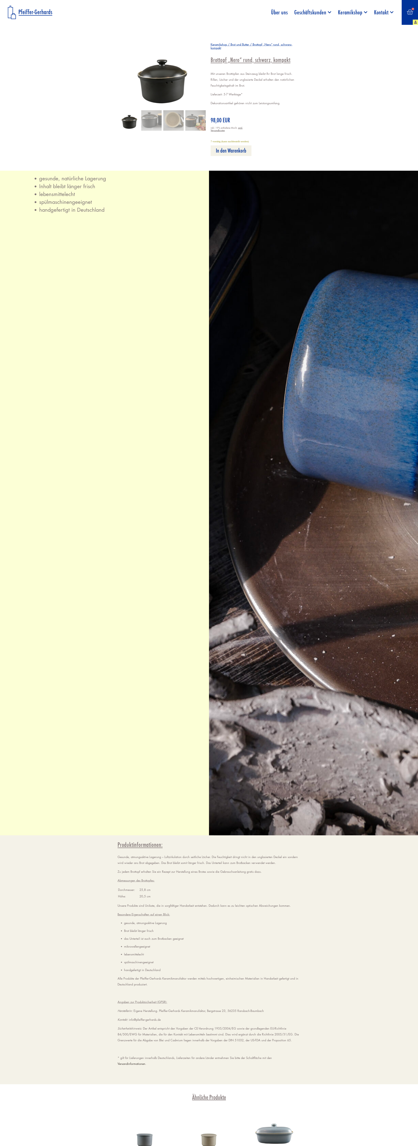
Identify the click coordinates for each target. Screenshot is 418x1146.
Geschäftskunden (310, 12)
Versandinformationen (131, 1064)
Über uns (279, 12)
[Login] (415, 22)
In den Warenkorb (231, 150)
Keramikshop (350, 12)
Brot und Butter (240, 44)
